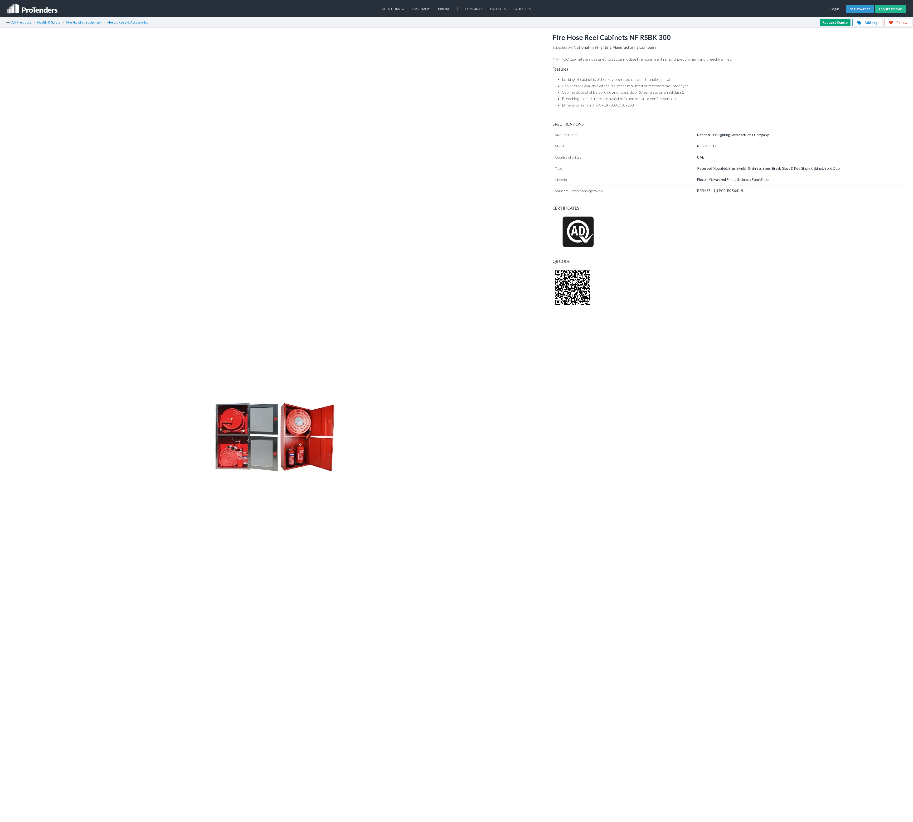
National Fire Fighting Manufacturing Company (614, 47)
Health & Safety (48, 22)
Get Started (860, 9)
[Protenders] (33, 6)
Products (522, 9)
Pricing (444, 9)
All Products (21, 22)
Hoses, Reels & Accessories (127, 22)
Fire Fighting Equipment (84, 22)
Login (834, 9)
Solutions (391, 9)
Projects (498, 9)
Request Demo (891, 9)
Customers (421, 9)
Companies (474, 9)
